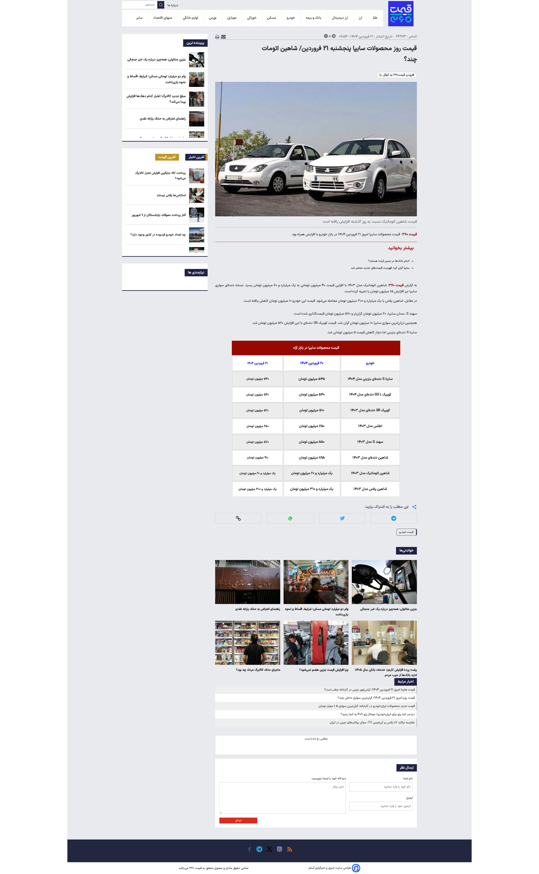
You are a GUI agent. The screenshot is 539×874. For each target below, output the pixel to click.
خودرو (291, 17)
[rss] (290, 849)
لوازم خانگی (191, 17)
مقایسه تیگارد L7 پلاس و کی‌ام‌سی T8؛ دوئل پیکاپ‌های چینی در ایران (372, 722)
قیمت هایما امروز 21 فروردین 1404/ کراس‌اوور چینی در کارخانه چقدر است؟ (369, 690)
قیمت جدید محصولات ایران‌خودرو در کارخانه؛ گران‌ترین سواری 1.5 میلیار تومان (367, 706)
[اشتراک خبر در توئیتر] (342, 518)
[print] (217, 37)
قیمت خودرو (406, 532)
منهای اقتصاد (163, 17)
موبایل (232, 17)
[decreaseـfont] (326, 36)
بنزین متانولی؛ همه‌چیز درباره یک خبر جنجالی (388, 609)
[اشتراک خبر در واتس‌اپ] (290, 518)
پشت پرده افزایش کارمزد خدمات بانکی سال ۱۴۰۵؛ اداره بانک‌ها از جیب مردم (386, 673)
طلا (375, 17)
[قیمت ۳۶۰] (401, 13)
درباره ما (173, 5)
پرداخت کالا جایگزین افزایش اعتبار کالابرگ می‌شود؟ (160, 176)
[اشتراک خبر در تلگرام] (393, 518)
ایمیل (409, 798)
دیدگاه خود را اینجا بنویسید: (328, 778)
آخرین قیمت (167, 157)
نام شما (408, 778)
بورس (213, 17)
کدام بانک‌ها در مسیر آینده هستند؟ (389, 261)
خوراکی (252, 17)
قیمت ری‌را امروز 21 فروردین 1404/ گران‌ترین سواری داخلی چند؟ (376, 698)
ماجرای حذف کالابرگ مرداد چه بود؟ (258, 670)
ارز (361, 17)
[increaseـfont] (334, 36)
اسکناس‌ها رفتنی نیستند (171, 195)
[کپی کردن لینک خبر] (238, 518)
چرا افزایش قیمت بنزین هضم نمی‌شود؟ (323, 670)
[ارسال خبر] (223, 37)
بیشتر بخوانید (401, 248)
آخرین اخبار (196, 157)
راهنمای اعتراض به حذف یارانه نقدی (257, 609)
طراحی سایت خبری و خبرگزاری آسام (330, 868)
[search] (160, 5)
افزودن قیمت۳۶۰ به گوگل (398, 75)
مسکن (272, 17)
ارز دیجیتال (340, 17)
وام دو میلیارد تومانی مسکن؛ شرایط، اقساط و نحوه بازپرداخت (316, 612)
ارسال (238, 820)
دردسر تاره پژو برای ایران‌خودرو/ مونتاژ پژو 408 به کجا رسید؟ (378, 714)
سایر (139, 17)
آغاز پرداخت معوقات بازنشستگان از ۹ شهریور (159, 215)
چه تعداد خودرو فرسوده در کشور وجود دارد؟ (158, 235)
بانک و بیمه (314, 17)
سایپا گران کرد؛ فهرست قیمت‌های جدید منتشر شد (380, 268)
